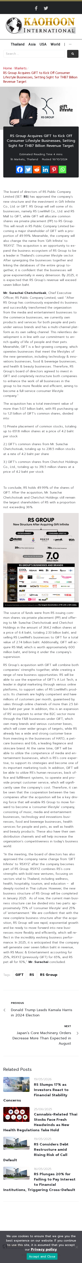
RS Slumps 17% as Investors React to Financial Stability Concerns (35, 1092)
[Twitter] (45, 8)
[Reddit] (37, 169)
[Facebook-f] (36, 8)
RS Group (48, 974)
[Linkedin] (45, 169)
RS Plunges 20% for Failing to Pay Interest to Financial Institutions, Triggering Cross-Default (39, 1182)
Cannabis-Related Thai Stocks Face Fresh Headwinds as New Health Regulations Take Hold (40, 1122)
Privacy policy (44, 1249)
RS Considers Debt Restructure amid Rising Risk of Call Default (35, 1152)
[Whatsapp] (62, 169)
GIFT (19, 974)
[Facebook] (20, 169)
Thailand (32, 159)
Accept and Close (42, 1256)
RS (32, 974)
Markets (20, 68)
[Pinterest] (54, 169)
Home (7, 68)
